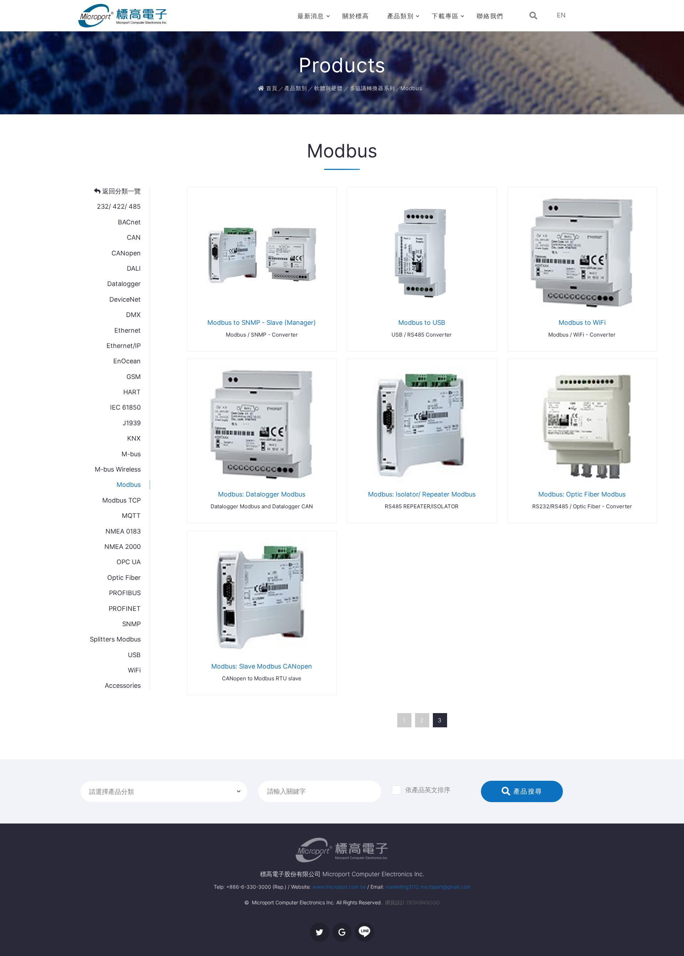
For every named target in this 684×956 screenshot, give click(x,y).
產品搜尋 (526, 791)
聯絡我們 (490, 16)
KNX (134, 438)
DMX (133, 314)
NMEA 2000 (122, 546)
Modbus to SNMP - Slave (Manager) (261, 322)
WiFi (134, 670)
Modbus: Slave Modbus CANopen (261, 666)
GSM (133, 376)
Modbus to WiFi (582, 322)
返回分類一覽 (120, 191)
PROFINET (125, 608)
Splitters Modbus (115, 639)
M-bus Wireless (118, 469)
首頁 (271, 88)
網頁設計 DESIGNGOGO (412, 902)
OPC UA (128, 562)
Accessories (123, 685)
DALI (134, 268)
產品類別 (400, 16)
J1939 (132, 423)
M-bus (131, 454)
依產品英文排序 (427, 790)
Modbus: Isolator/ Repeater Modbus (422, 494)
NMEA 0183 (123, 531)
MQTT (131, 515)
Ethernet (127, 330)
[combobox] (164, 791)
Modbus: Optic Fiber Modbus (582, 494)
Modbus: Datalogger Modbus (261, 494)
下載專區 (445, 16)
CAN (134, 237)
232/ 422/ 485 (119, 206)
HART (132, 392)
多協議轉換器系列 (372, 88)
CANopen (126, 253)
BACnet (129, 222)
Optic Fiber (124, 577)
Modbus (128, 484)
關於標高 (355, 16)
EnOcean (127, 361)
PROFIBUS (125, 593)
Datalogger (124, 283)
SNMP (131, 624)
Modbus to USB (421, 322)
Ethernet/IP (124, 345)
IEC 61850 (125, 407)
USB (134, 655)
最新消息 (310, 16)
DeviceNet (125, 299)
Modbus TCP (121, 500)
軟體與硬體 (328, 88)
